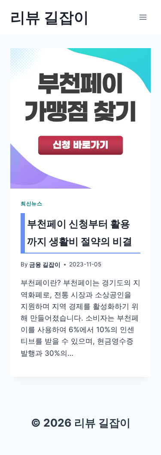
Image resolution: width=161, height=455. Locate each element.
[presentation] (80, 118)
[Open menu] (143, 17)
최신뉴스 (31, 203)
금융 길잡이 (45, 264)
